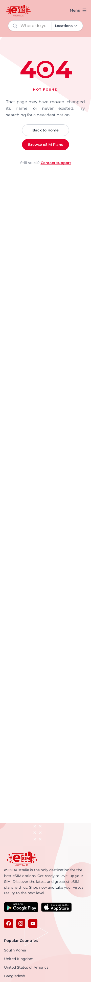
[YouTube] (32, 923)
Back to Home (45, 130)
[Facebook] (8, 923)
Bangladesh (14, 976)
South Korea (15, 950)
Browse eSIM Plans (45, 144)
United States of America (26, 967)
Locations (64, 25)
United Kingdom (19, 959)
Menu (75, 10)
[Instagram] (20, 923)
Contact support (56, 162)
